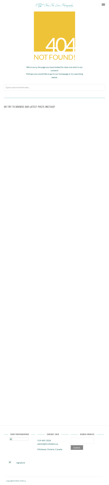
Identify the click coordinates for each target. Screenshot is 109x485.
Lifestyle (62, 245)
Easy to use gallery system (54, 378)
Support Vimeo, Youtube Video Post (54, 241)
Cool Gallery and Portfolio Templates (54, 311)
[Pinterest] (19, 4)
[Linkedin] (16, 4)
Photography (63, 315)
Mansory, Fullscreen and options (54, 400)
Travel (63, 174)
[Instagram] (23, 4)
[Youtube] (12, 4)
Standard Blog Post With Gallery (54, 170)
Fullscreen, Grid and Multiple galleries (54, 332)
